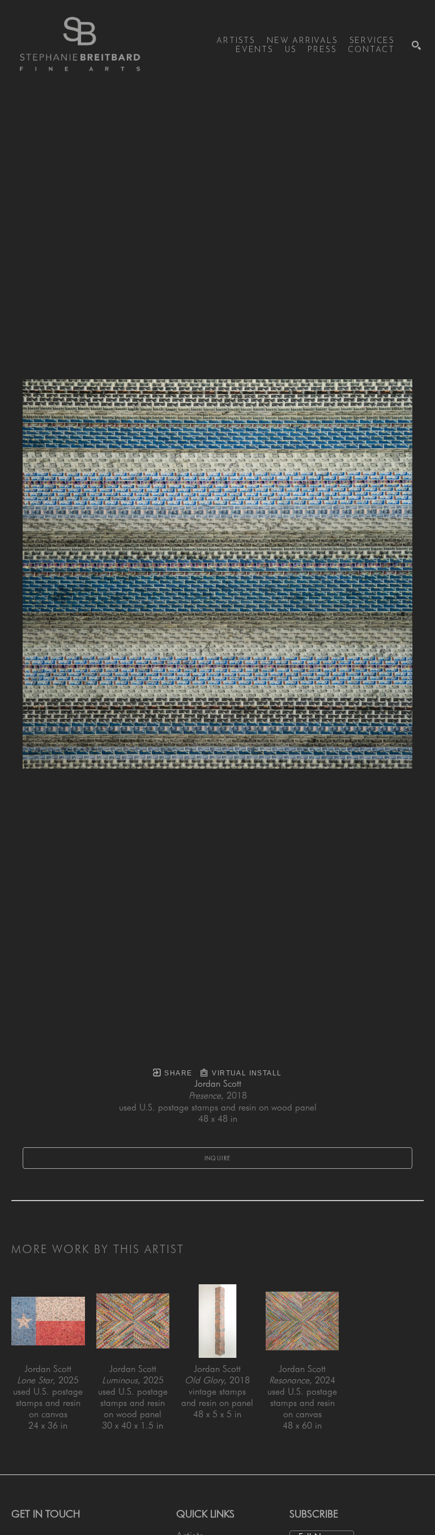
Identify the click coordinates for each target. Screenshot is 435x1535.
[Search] (416, 45)
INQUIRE (217, 1158)
